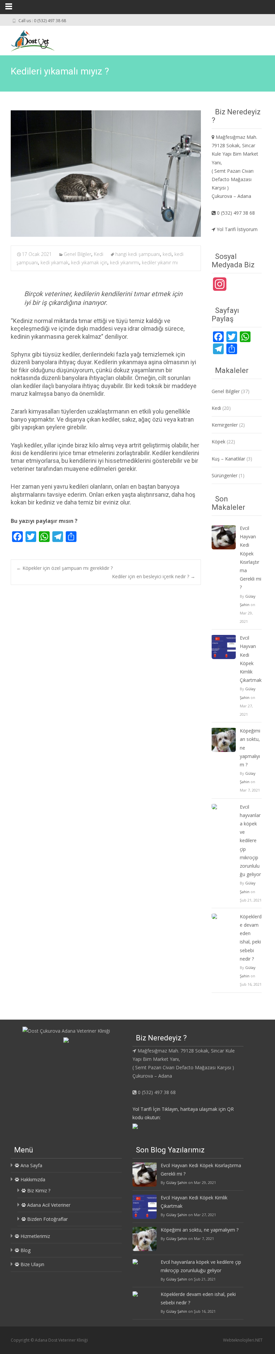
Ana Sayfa (30, 1165)
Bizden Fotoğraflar (47, 1219)
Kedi (98, 254)
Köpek (218, 441)
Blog (25, 1250)
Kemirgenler (225, 425)
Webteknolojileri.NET (243, 1340)
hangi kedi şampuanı (137, 254)
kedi (167, 254)
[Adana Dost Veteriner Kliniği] (27, 39)
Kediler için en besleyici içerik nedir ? (153, 576)
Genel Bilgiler (77, 254)
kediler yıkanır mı (160, 262)
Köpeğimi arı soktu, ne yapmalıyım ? (250, 747)
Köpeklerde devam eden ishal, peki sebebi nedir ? (251, 937)
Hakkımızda (32, 1179)
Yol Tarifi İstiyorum (236, 229)
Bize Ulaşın (31, 1264)
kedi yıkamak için (89, 262)
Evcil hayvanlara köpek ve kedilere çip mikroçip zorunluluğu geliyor (250, 841)
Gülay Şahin (176, 1182)
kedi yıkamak (54, 262)
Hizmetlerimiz (34, 1236)
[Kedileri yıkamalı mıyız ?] (106, 173)
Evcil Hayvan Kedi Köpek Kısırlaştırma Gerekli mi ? (250, 557)
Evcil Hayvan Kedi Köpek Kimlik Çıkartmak (251, 659)
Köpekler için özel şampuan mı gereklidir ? (64, 568)
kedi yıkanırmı (124, 262)
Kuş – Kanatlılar (228, 458)
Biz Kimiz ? (38, 1190)
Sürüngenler (224, 475)
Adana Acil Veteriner (48, 1205)
